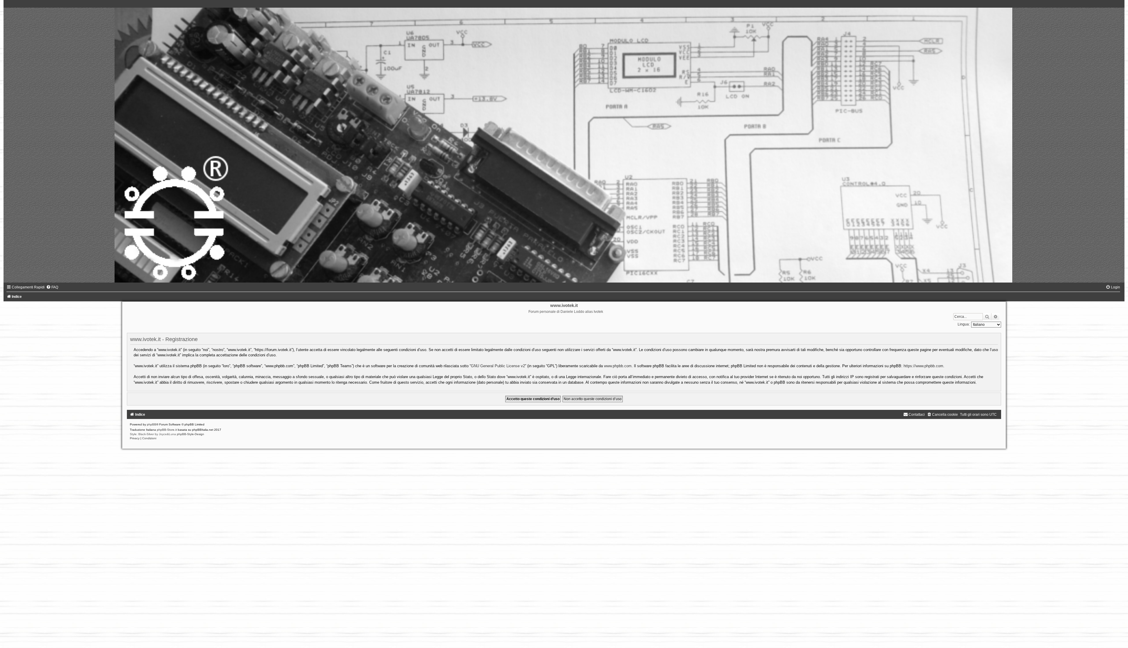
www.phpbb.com (618, 366)
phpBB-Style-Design (190, 434)
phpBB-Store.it (167, 429)
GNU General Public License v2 (498, 366)
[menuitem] (52, 287)
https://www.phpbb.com (923, 366)
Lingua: (964, 324)
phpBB (151, 424)
